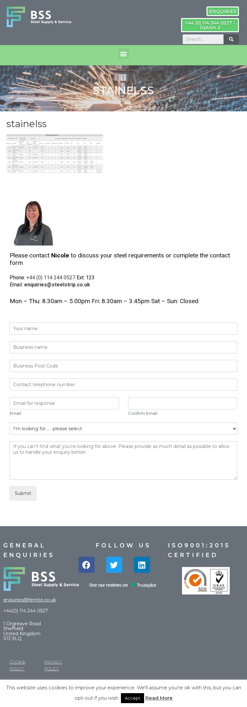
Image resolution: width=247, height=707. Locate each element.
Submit (23, 493)
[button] (222, 11)
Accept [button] (132, 698)
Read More (159, 698)
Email (15, 413)
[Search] (231, 39)
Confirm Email (142, 413)
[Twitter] (114, 565)
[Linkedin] (142, 565)
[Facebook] (86, 565)
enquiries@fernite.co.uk (29, 600)
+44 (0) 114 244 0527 (50, 277)
